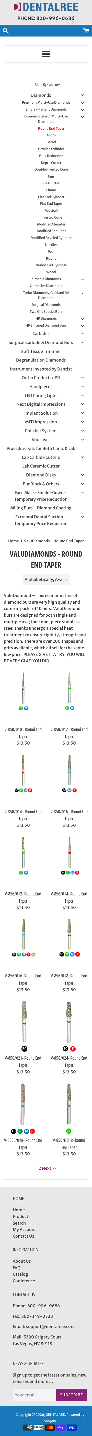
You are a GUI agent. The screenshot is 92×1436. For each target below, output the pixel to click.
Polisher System (41, 430)
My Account (24, 1229)
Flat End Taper (51, 203)
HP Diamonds (46, 318)
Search (19, 1223)
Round (51, 258)
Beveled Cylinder (51, 149)
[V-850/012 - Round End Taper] (69, 697)
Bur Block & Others (41, 483)
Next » (49, 1168)
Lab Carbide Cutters (41, 457)
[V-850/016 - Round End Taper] (69, 779)
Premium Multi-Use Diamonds (46, 102)
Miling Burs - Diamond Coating (41, 507)
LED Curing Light (41, 395)
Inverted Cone (51, 217)
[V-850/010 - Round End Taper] (23, 697)
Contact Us (23, 1236)
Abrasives (41, 439)
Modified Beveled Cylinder (51, 238)
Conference (24, 1280)
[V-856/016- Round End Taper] (23, 944)
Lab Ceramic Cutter (41, 466)
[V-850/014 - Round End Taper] (23, 779)
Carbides (41, 333)
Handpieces (40, 386)
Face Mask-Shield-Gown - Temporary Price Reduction (40, 496)
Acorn (51, 135)
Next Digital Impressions (41, 404)
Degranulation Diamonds (41, 360)
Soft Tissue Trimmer (41, 351)
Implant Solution (41, 413)
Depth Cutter (51, 163)
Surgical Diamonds (46, 305)
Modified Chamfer (51, 224)
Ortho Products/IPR (41, 377)
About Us (22, 1261)
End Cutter (51, 183)
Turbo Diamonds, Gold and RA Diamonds (46, 295)
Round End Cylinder (51, 265)
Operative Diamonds (46, 286)
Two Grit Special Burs (46, 311)
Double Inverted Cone (51, 169)
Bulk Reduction (51, 156)
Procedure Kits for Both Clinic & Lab (41, 448)
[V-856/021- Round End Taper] (23, 1026)
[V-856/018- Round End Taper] (69, 944)
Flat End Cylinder (51, 197)
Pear (51, 251)
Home (19, 1209)
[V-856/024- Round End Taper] (69, 1026)
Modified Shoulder (51, 231)
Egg (51, 176)
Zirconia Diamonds (46, 279)
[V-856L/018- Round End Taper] (23, 1108)
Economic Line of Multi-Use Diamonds (46, 119)
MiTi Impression (41, 421)
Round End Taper (51, 128)
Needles (51, 245)
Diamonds (41, 95)
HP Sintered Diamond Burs (46, 325)
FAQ (16, 1267)
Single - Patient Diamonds (46, 109)
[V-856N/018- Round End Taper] (69, 1108)
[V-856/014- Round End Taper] (69, 862)
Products (21, 1216)
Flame (51, 190)
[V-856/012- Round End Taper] (23, 862)
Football (51, 210)
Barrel (51, 142)
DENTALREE (55, 1415)
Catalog (20, 1274)
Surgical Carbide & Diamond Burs (41, 342)
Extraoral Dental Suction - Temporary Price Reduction (40, 520)
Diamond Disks (41, 474)
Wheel (51, 272)
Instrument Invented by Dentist (41, 369)
